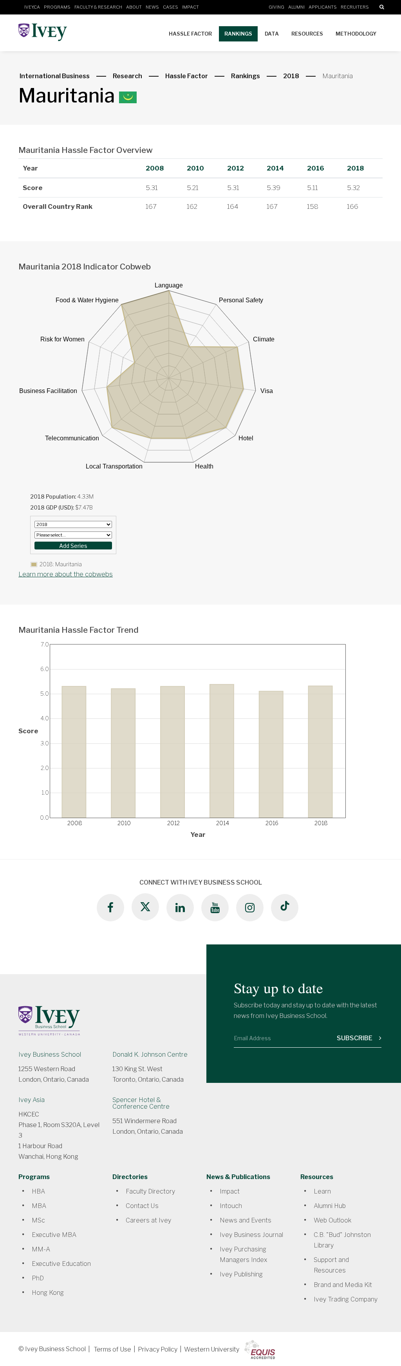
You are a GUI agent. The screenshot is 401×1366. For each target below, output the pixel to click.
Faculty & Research (98, 7)
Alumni (296, 7)
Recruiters (355, 7)
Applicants (323, 7)
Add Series (73, 545)
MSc (38, 1220)
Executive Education (61, 1263)
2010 (195, 168)
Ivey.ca (32, 7)
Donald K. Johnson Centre (150, 1054)
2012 (235, 168)
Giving (276, 7)
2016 (315, 168)
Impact (190, 7)
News (152, 7)
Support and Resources (331, 1265)
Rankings (238, 34)
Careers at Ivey (148, 1220)
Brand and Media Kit (343, 1285)
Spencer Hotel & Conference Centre (141, 1103)
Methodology (356, 34)
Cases (170, 7)
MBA (39, 1206)
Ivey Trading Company (346, 1299)
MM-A (41, 1249)
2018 (291, 76)
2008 (155, 168)
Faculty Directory (150, 1191)
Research (127, 76)
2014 (275, 168)
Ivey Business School (49, 1054)
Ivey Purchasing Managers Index (243, 1255)
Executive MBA (54, 1235)
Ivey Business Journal (251, 1235)
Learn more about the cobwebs (65, 574)
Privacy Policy (157, 1349)
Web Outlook (332, 1220)
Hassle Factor (190, 34)
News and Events (245, 1220)
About (134, 7)
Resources (307, 34)
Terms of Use (112, 1349)
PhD (38, 1278)
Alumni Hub (330, 1206)
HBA (38, 1191)
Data (272, 34)
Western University (211, 1349)
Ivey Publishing (241, 1274)
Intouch (231, 1206)
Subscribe (355, 1038)
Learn (322, 1191)
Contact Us (142, 1206)
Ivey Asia (31, 1100)
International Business (55, 76)
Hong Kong (48, 1292)
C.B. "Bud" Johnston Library (342, 1240)
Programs (57, 7)
